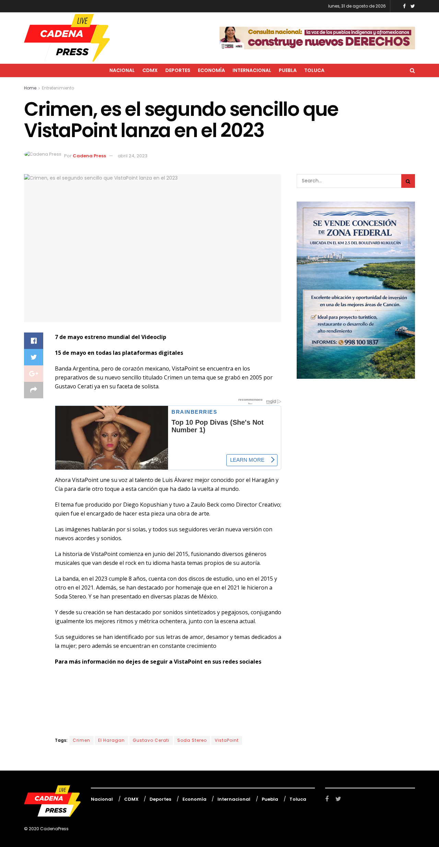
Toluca (314, 70)
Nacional (122, 70)
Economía (211, 70)
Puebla (288, 70)
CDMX (150, 70)
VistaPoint (227, 740)
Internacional (252, 70)
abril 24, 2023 (132, 156)
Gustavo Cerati (151, 740)
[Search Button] (408, 181)
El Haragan (111, 740)
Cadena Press (89, 156)
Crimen (81, 740)
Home (30, 88)
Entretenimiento (58, 88)
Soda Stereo (192, 740)
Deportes (177, 70)
